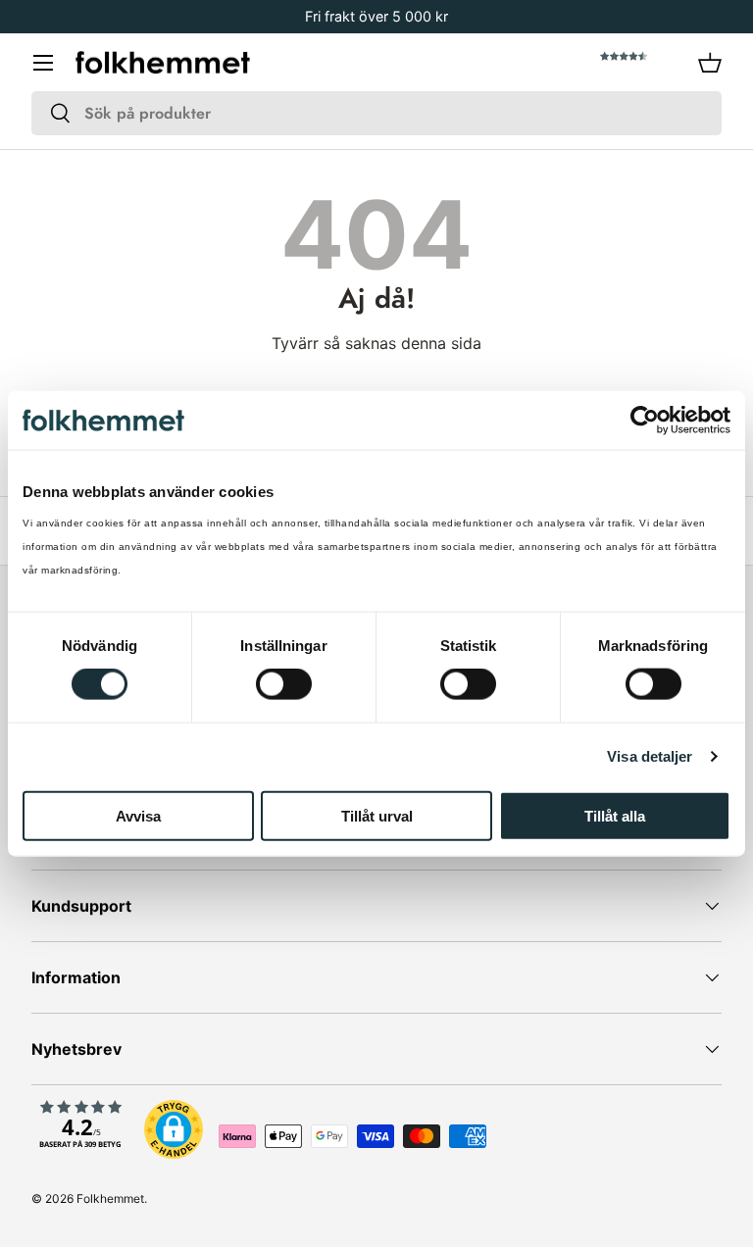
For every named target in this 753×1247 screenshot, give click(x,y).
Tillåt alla (614, 815)
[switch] (284, 684)
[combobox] (376, 113)
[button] (709, 62)
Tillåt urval (377, 815)
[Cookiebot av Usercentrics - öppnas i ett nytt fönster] (644, 420)
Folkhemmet (110, 1198)
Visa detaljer (649, 756)
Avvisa (138, 815)
